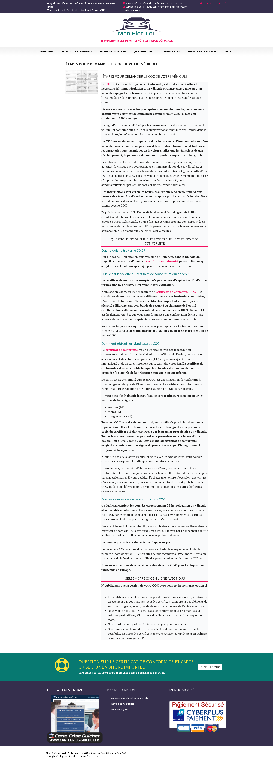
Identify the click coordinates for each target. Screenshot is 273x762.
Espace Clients (212, 3)
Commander (46, 51)
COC (109, 84)
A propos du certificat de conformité (129, 697)
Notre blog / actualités (122, 703)
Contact (229, 51)
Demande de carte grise (202, 51)
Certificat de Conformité (76, 51)
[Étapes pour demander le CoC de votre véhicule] (81, 81)
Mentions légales (120, 709)
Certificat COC (171, 51)
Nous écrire (211, 667)
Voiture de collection (113, 51)
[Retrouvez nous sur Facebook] (225, 3)
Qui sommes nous (144, 51)
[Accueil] (136, 27)
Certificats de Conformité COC (176, 291)
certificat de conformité (162, 261)
